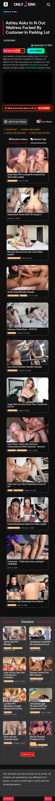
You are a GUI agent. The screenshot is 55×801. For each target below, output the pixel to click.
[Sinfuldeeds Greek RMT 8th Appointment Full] (40, 633)
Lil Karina (11, 605)
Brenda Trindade (33, 744)
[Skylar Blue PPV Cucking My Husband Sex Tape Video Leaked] (27, 160)
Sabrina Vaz (17, 648)
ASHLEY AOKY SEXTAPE (39, 133)
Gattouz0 (11, 450)
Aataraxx (11, 333)
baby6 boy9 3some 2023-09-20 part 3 (24, 215)
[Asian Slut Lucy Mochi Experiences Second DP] (27, 469)
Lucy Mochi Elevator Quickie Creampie (24, 367)
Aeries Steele (13, 295)
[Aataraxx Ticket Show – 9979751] (27, 315)
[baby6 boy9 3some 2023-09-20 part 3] (27, 200)
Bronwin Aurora (14, 258)
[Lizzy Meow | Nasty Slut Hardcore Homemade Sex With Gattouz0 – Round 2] (27, 429)
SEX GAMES (36, 51)
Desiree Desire (13, 528)
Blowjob (23, 295)
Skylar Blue (12, 181)
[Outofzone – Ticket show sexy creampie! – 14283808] (27, 547)
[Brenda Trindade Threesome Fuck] (40, 728)
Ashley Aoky (37, 64)
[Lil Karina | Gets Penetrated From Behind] (27, 587)
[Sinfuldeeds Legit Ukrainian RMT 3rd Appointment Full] (40, 695)
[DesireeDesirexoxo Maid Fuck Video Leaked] (27, 509)
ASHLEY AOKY (10, 129)
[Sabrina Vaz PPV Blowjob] (14, 633)
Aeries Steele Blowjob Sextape (20, 292)
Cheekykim (9, 681)
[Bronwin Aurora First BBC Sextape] (40, 664)
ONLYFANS (9, 40)
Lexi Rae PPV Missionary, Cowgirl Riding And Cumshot (13, 706)
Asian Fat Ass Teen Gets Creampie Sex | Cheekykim (14, 675)
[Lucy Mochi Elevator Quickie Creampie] (27, 352)
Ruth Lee (8, 743)
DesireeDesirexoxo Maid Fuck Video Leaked (26, 524)
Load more (26, 754)
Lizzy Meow (21, 450)
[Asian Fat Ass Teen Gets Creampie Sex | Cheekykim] (14, 664)
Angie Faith (12, 410)
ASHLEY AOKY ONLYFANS (15, 133)
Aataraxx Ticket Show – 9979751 (22, 330)
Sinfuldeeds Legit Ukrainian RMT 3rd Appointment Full (38, 706)
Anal (10, 490)
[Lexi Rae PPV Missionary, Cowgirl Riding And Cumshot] (14, 695)
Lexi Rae (8, 712)
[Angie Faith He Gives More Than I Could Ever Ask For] (27, 390)
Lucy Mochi (12, 370)
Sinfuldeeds (35, 648)
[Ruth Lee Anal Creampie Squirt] (14, 728)
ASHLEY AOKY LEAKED (30, 129)
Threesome (43, 745)
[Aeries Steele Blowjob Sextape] (27, 277)
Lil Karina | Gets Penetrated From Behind (25, 602)
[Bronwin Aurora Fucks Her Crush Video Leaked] (27, 237)
